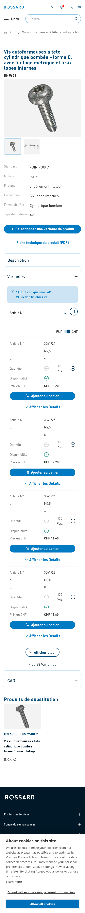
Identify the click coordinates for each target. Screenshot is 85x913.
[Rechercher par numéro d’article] (65, 313)
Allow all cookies (42, 904)
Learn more (14, 882)
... (14, 32)
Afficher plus (44, 652)
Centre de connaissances (19, 824)
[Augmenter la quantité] (73, 368)
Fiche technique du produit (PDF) (42, 242)
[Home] (5, 32)
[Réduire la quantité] (46, 368)
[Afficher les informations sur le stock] (46, 378)
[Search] (76, 18)
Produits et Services (16, 814)
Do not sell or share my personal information (41, 892)
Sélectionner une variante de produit (44, 229)
